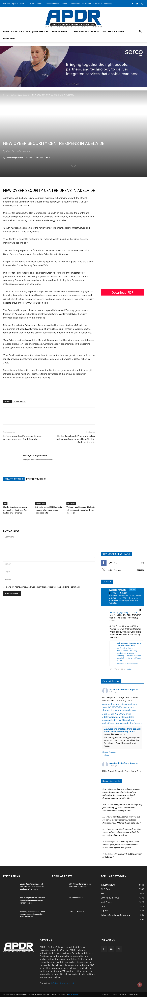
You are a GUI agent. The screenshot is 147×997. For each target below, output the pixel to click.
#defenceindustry (124, 723)
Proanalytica (73, 994)
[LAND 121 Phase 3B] (59, 915)
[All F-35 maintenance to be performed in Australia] (59, 888)
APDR (112, 612)
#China (127, 714)
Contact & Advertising (102, 3)
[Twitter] (142, 3)
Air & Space (17, 31)
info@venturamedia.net (62, 983)
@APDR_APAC (122, 613)
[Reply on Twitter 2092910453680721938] (111, 669)
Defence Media (19, 401)
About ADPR (133, 994)
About (39, 3)
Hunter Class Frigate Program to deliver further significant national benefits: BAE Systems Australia (75, 439)
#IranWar (119, 714)
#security (137, 723)
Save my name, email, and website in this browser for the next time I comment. (43, 587)
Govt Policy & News (113, 31)
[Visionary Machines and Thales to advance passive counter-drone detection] (80, 495)
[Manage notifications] (139, 984)
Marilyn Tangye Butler (14, 158)
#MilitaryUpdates (125, 717)
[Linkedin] (137, 3)
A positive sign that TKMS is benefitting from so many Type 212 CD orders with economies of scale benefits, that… (122, 803)
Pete (104, 800)
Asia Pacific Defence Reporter (123, 689)
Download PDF (122, 292)
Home (31, 3)
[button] (140, 31)
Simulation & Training (86, 31)
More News (9, 38)
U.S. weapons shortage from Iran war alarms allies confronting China (122, 730)
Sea (28, 31)
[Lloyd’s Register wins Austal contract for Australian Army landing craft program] (17, 495)
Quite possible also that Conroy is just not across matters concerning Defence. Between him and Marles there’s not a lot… (121, 815)
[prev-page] (5, 518)
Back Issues (75, 3)
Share (107, 755)
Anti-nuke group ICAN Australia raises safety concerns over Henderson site (48, 510)
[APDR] (73, 17)
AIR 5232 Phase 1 (76, 898)
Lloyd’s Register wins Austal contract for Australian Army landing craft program (15, 510)
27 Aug (134, 612)
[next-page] (9, 518)
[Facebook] (132, 3)
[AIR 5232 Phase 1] (59, 901)
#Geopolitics (128, 720)
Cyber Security (59, 31)
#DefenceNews (109, 717)
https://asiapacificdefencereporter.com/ (38, 460)
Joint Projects (40, 31)
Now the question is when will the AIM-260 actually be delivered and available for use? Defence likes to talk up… (121, 828)
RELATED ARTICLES (14, 479)
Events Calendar (52, 3)
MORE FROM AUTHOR (36, 479)
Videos (64, 3)
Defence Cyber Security (20, 95)
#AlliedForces (108, 723)
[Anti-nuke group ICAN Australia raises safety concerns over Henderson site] (49, 495)
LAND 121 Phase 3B (77, 912)
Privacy (123, 994)
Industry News (41, 503)
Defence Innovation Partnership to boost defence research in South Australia (22, 437)
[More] (26, 418)
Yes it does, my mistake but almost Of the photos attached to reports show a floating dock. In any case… (120, 840)
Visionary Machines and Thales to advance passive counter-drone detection (80, 510)
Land (6, 31)
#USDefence (108, 714)
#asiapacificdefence (111, 720)
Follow (140, 570)
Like (142, 563)
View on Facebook (109, 752)
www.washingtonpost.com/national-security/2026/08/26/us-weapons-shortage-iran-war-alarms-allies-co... (119, 707)
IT (70, 31)
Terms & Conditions (109, 994)
